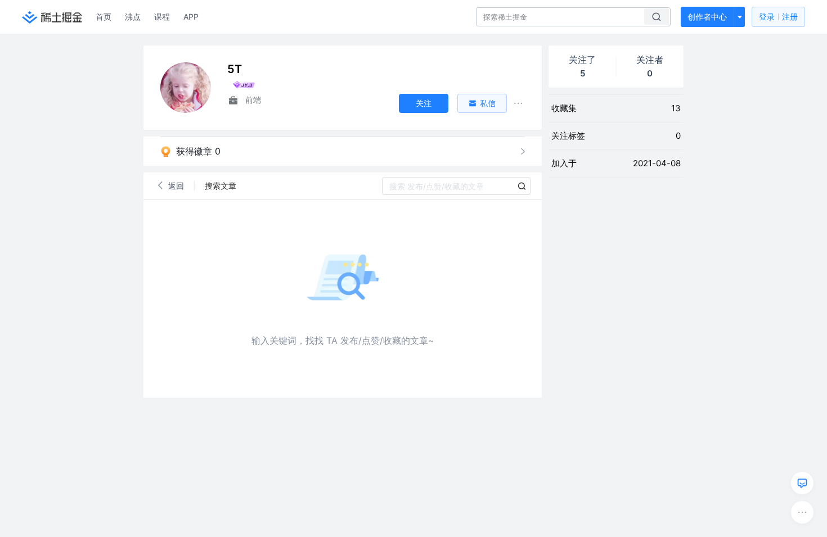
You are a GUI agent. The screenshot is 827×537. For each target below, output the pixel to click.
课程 (162, 16)
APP (191, 16)
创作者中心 (707, 16)
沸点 (133, 16)
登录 (778, 16)
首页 (103, 16)
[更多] (802, 512)
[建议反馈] (802, 483)
